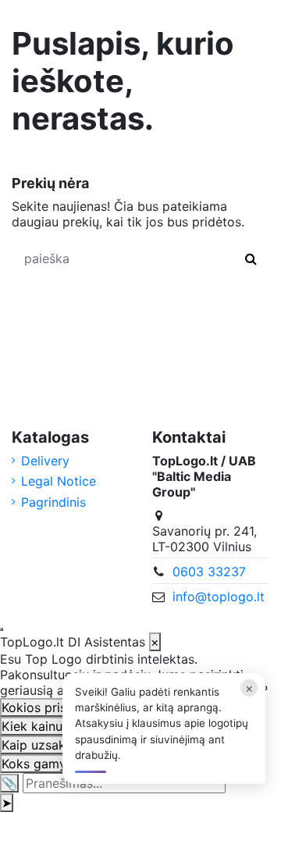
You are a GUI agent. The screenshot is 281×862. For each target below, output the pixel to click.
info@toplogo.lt (219, 596)
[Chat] (1, 629)
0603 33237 (209, 571)
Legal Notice (58, 481)
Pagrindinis (53, 502)
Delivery (45, 460)
